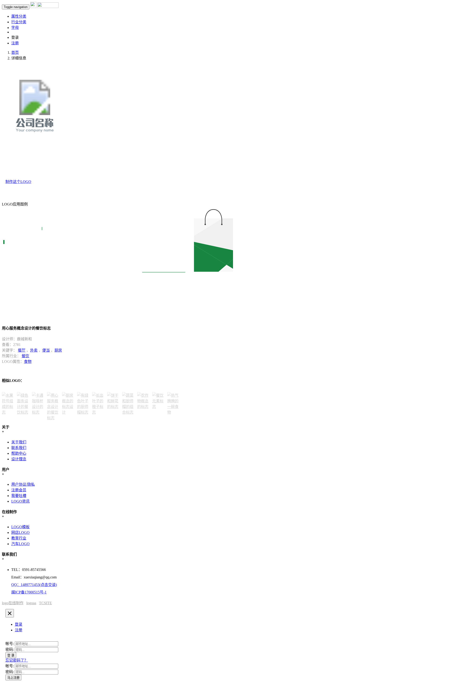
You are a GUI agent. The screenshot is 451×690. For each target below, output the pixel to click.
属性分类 (18, 16)
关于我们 (18, 442)
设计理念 (18, 459)
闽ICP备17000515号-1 (29, 592)
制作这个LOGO (18, 182)
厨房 (58, 350)
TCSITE (45, 603)
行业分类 (18, 22)
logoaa (31, 603)
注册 (15, 43)
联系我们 (18, 448)
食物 (27, 362)
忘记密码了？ (16, 660)
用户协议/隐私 (23, 484)
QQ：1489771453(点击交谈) (34, 585)
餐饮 (25, 356)
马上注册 (13, 677)
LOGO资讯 (20, 501)
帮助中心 (18, 453)
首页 (15, 52)
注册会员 (18, 490)
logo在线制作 (12, 603)
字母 (15, 28)
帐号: (9, 644)
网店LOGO (20, 533)
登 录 (10, 655)
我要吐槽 (18, 496)
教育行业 (18, 538)
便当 (46, 350)
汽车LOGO (20, 544)
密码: (9, 649)
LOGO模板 (20, 527)
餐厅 (21, 350)
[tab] (18, 624)
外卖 (34, 350)
